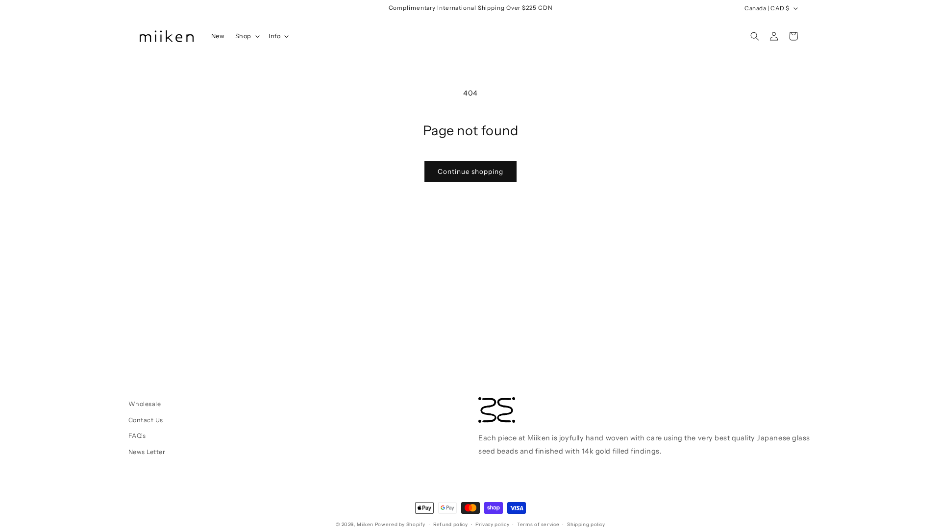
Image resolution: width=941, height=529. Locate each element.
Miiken (365, 524)
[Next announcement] (599, 8)
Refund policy (450, 524)
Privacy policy (492, 524)
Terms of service (538, 524)
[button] (246, 36)
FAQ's (137, 435)
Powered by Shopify (400, 524)
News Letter (147, 452)
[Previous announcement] (342, 8)
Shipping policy (586, 524)
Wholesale (144, 404)
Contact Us (145, 420)
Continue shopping (470, 171)
